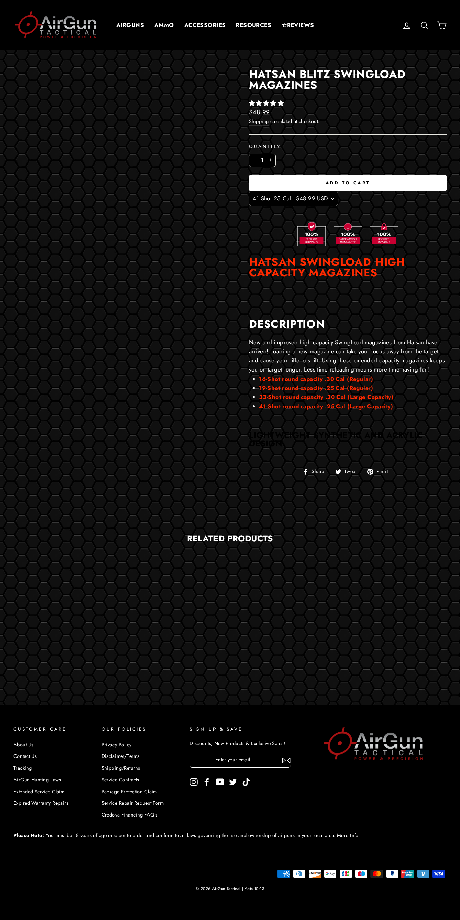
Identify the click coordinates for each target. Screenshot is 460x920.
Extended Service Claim (38, 791)
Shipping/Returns (121, 768)
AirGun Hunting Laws (37, 779)
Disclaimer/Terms (121, 756)
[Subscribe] (286, 760)
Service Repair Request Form (133, 803)
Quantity (265, 146)
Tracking (22, 768)
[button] (267, 103)
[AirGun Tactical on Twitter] (233, 782)
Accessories (205, 25)
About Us (23, 744)
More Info (348, 835)
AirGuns (130, 25)
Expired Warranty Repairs (40, 803)
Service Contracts (120, 779)
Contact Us (25, 756)
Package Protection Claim (129, 791)
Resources (253, 25)
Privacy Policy (117, 744)
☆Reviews (298, 25)
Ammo (164, 25)
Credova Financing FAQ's (130, 814)
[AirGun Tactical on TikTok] (246, 782)
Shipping (259, 121)
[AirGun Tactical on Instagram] (194, 782)
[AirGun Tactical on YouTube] (220, 782)
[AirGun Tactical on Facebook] (207, 782)
